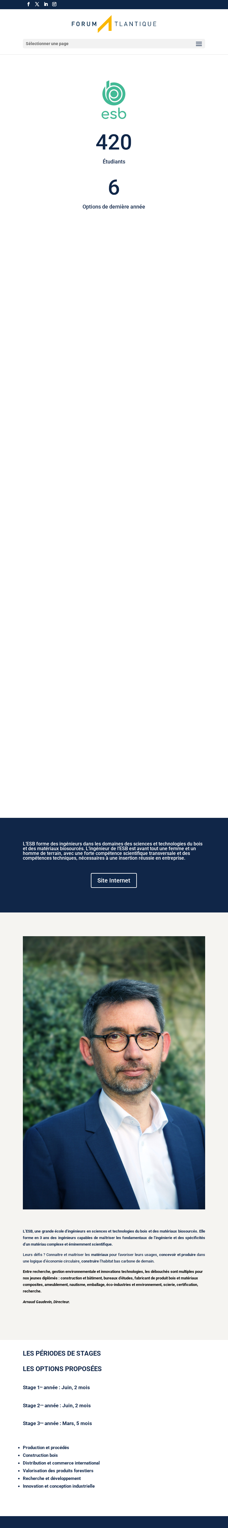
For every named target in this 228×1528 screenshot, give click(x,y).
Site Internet (113, 880)
